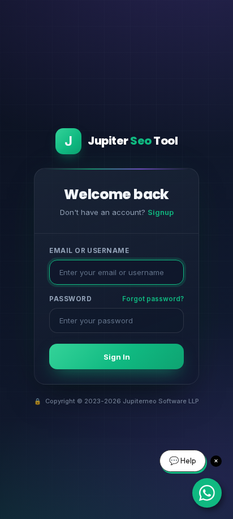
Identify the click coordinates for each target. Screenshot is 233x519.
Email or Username (89, 251)
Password (70, 299)
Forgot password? (153, 299)
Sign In (116, 356)
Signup (161, 212)
